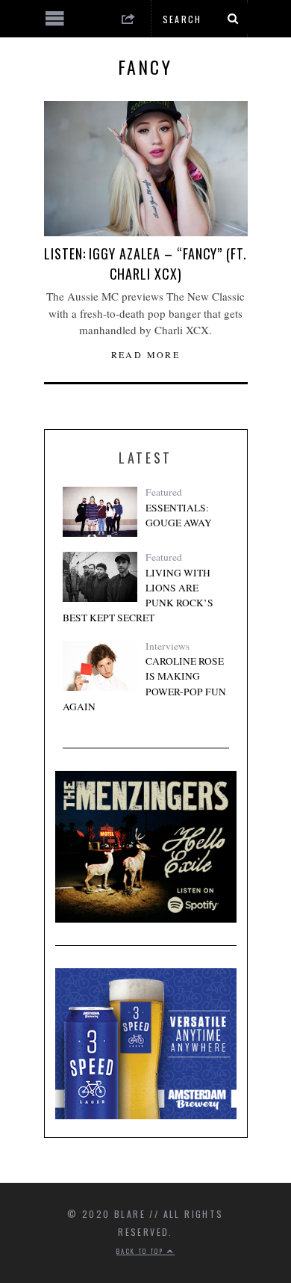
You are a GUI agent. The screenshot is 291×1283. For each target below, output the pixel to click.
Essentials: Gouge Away (179, 515)
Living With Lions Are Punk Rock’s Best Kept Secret (138, 595)
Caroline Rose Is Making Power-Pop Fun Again (144, 683)
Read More (146, 354)
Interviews (168, 646)
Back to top (141, 1250)
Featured (164, 492)
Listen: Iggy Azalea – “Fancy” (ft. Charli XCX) (145, 263)
